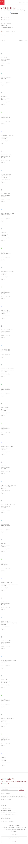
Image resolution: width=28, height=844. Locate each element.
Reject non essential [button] (14, 837)
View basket (23, 3)
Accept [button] (14, 841)
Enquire (2, 31)
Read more (4, 35)
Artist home (4, 10)
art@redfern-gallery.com (6, 810)
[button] (26, 2)
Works (9, 10)
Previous (21, 40)
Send (21, 789)
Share (3, 40)
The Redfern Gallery (2, 2)
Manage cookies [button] (14, 834)
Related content (15, 10)
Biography (22, 10)
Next (26, 40)
